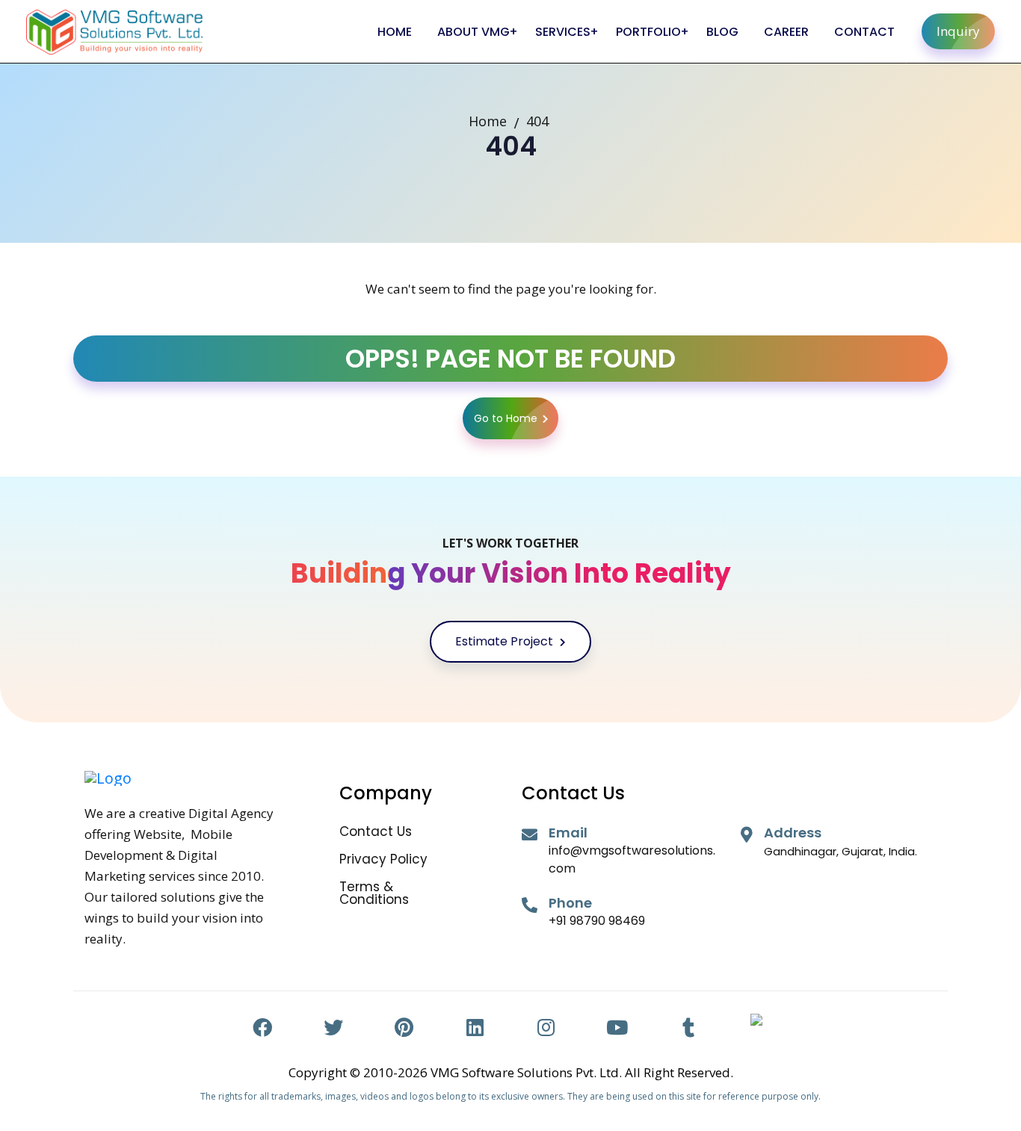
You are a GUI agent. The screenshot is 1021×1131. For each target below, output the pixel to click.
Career (786, 31)
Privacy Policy (383, 859)
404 (537, 121)
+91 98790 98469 (597, 920)
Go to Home (505, 418)
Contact (864, 31)
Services (562, 31)
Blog (722, 31)
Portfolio (648, 31)
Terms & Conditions (374, 893)
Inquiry (958, 31)
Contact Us (375, 831)
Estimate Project (505, 641)
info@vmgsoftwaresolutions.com (632, 859)
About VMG (473, 31)
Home (394, 31)
